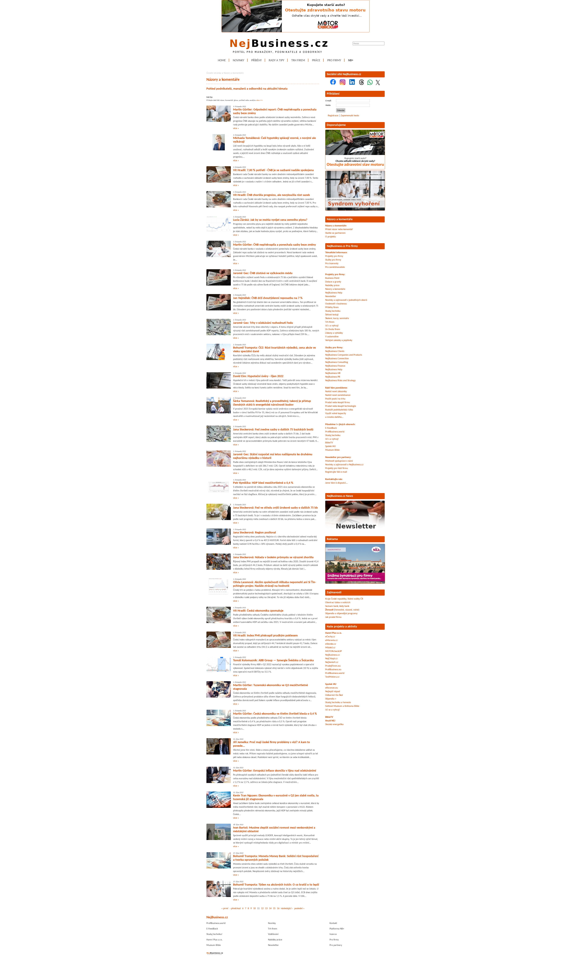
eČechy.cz (330, 637)
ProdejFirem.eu (332, 666)
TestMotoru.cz (332, 677)
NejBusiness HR (332, 373)
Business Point (332, 278)
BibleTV (329, 443)
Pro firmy (334, 60)
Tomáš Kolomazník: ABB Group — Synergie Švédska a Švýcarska (273, 660)
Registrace (333, 115)
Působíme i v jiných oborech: (340, 424)
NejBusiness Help (333, 293)
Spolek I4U (330, 446)
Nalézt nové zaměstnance (337, 395)
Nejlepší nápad (332, 691)
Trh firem (298, 60)
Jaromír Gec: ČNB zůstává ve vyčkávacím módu (262, 273)
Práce (316, 60)
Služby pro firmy (333, 260)
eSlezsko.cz (330, 644)
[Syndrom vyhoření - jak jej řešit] (355, 210)
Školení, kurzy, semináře (337, 318)
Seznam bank (331, 606)
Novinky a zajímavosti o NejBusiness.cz (344, 464)
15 (274, 908)
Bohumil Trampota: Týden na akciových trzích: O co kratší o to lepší (276, 884)
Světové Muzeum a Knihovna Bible (342, 706)
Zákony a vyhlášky (334, 333)
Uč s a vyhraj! (332, 326)
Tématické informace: (336, 252)
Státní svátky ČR (355, 599)
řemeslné (339, 610)
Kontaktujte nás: (333, 479)
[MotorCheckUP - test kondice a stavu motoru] (355, 169)
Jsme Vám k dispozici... (336, 483)
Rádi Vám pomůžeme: (336, 388)
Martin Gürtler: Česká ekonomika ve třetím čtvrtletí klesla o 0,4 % (275, 713)
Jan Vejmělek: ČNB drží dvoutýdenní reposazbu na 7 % (268, 298)
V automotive (332, 337)
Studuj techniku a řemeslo (338, 702)
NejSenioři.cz (331, 662)
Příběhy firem (332, 307)
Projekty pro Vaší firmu (336, 468)
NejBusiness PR (332, 377)
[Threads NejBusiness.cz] (361, 84)
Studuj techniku (332, 311)
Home (222, 60)
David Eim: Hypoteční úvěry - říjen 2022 (258, 376)
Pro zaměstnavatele (335, 267)
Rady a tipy (276, 60)
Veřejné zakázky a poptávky (338, 340)
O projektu (330, 237)
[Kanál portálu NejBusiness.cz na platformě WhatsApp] (370, 84)
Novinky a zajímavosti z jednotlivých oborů (346, 300)
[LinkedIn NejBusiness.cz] (352, 84)
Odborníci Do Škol (334, 695)
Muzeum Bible (332, 450)
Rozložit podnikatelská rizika (339, 410)
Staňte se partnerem (335, 233)
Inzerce (333, 934)
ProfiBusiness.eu (333, 669)
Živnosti (329, 610)
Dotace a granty (333, 282)
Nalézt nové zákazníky (336, 391)
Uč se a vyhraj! (332, 710)
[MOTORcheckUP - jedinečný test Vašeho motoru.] (296, 31)
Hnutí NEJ (330, 721)
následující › (287, 908)
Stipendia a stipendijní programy (341, 613)
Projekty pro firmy (334, 256)
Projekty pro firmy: (335, 274)
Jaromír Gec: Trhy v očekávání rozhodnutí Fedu (263, 323)
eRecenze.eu (331, 688)
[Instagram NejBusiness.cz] (342, 84)
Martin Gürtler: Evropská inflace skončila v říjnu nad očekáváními (274, 770)
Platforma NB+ (337, 929)
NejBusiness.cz (332, 655)
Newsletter (330, 296)
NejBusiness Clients (334, 351)
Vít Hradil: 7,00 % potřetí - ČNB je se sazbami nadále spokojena (273, 170)
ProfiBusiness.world (334, 432)
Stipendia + (330, 699)
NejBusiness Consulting (336, 362)
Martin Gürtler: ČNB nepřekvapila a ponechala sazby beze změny (274, 244)
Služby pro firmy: (334, 347)
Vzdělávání (273, 934)
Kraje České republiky (335, 599)
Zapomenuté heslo (350, 115)
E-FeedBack (331, 428)
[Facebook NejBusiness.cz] (333, 84)
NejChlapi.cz (331, 658)
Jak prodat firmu (333, 617)
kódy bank (344, 606)
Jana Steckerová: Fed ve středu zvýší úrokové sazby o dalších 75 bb (275, 507)
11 (258, 908)
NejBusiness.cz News (340, 496)
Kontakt (333, 923)
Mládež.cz (330, 647)
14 (270, 908)
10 (254, 908)
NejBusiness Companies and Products (343, 355)
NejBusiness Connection (337, 358)
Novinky (238, 60)
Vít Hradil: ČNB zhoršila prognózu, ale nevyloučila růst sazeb (271, 195)
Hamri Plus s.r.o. (333, 633)
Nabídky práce (332, 285)
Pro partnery (336, 945)
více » (236, 128)
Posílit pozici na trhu (335, 399)
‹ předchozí (235, 908)
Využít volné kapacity (335, 413)
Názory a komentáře (234, 73)
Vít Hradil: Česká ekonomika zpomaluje (258, 610)
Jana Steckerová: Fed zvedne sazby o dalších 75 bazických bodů (273, 429)
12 (262, 908)
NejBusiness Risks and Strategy (340, 380)
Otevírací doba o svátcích (337, 602)
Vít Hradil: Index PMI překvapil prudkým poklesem (265, 635)
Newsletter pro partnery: (338, 457)
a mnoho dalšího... (334, 417)
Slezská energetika (334, 724)
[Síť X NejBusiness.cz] (378, 84)
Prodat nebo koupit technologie (340, 406)
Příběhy (256, 60)
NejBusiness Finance (335, 366)
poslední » (299, 908)
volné (356, 610)
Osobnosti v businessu (336, 304)
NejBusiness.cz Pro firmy (342, 246)
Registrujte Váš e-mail (336, 472)
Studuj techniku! (214, 934)
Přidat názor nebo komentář (339, 229)
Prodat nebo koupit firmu (337, 402)
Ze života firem (332, 329)
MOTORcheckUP (333, 651)
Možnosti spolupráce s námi (339, 461)
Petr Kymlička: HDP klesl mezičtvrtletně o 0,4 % (263, 483)
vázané (348, 610)
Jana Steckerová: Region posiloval (254, 532)
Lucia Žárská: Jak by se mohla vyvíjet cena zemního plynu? (270, 220)
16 (278, 908)
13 (266, 908)
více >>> (259, 100)
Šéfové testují (332, 315)
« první (224, 908)
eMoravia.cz (331, 640)
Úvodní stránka (213, 73)
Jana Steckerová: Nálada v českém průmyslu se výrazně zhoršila (273, 557)
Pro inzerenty (331, 263)
